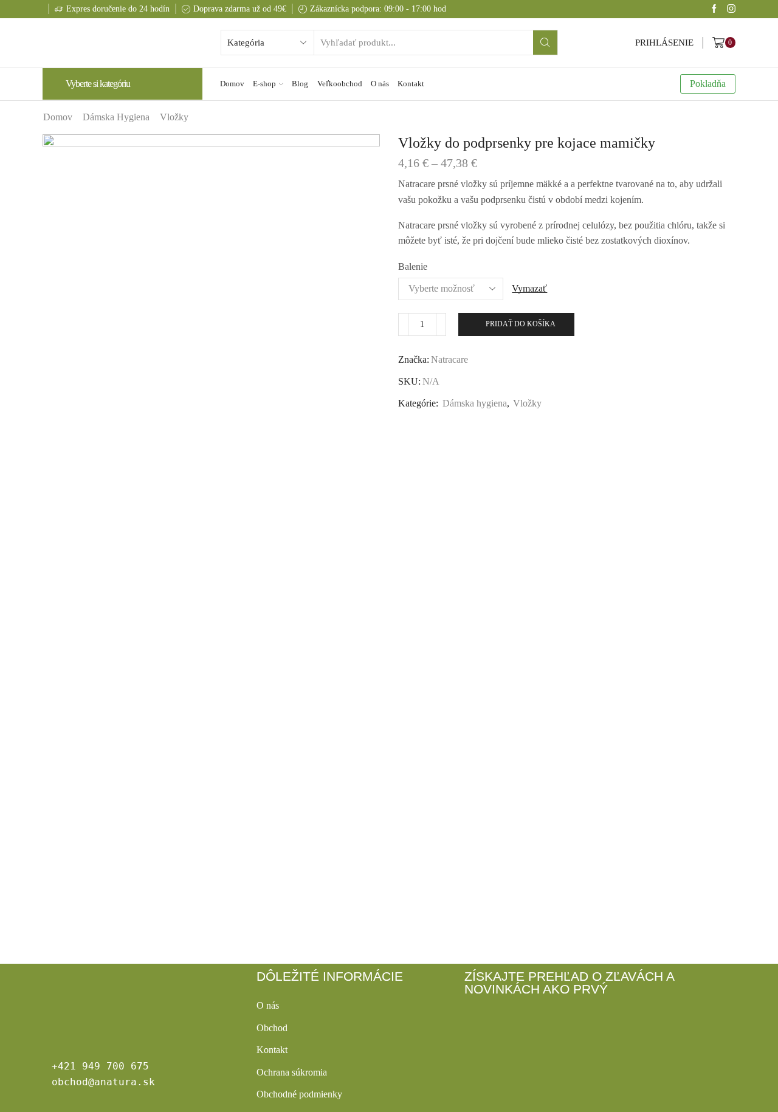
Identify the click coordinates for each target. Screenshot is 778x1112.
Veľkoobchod (339, 83)
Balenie (412, 266)
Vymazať (529, 288)
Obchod (271, 1028)
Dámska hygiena (116, 117)
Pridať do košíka (521, 324)
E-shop (264, 83)
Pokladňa (708, 83)
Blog (300, 83)
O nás (380, 83)
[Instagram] (731, 9)
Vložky (174, 117)
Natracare (449, 359)
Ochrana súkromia (291, 1072)
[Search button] (545, 42)
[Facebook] (714, 9)
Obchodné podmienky (299, 1094)
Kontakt (411, 83)
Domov (232, 83)
